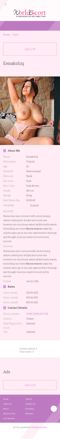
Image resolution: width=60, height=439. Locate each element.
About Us (7, 403)
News (6, 408)
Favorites (29, 408)
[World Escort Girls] (30, 13)
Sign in (55, 5)
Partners (29, 413)
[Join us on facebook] (29, 433)
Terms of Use (9, 413)
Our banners (9, 418)
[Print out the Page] (27, 71)
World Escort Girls (39, 427)
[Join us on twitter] (35, 433)
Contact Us (30, 403)
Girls (15, 34)
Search (28, 399)
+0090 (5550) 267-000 (37, 313)
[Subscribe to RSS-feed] (23, 433)
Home (6, 34)
